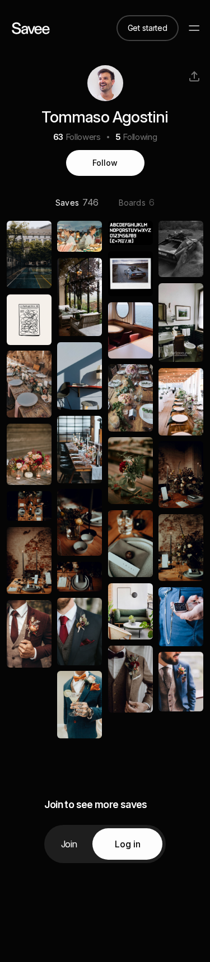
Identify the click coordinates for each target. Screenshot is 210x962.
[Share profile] (194, 76)
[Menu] (194, 28)
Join (69, 844)
